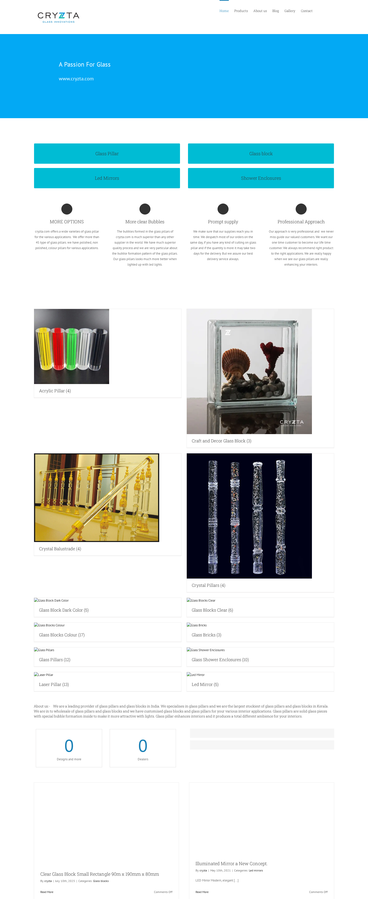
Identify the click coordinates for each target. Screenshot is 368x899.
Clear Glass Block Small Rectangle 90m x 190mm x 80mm (99, 874)
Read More (46, 892)
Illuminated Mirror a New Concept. (232, 863)
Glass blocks (101, 881)
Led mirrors (256, 870)
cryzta (48, 881)
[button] (327, 10)
